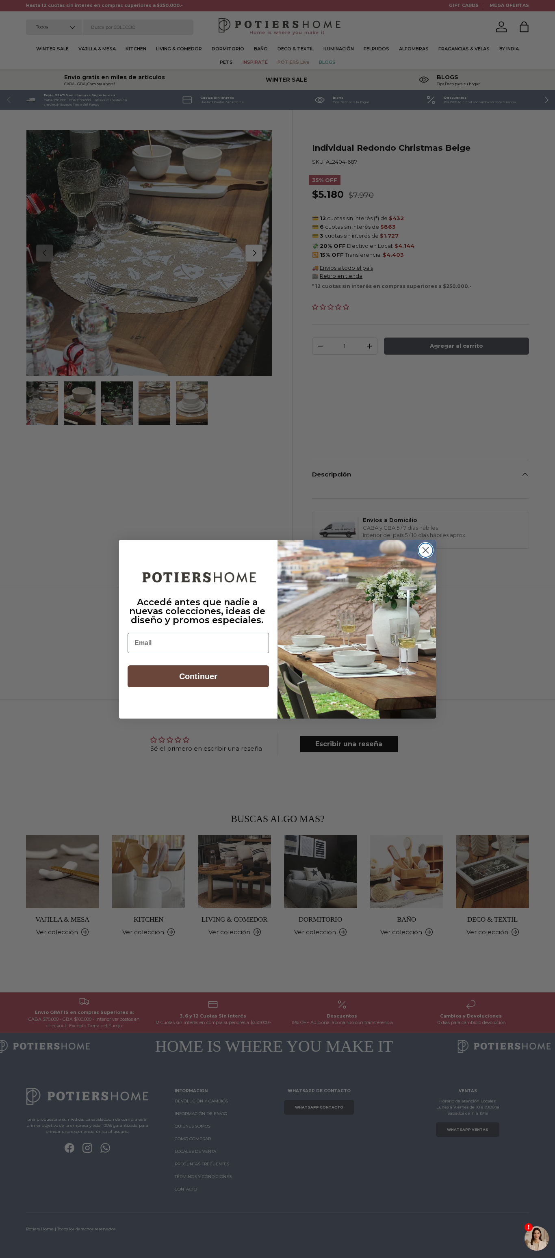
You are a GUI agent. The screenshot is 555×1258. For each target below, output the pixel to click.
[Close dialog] (425, 550)
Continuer (198, 676)
